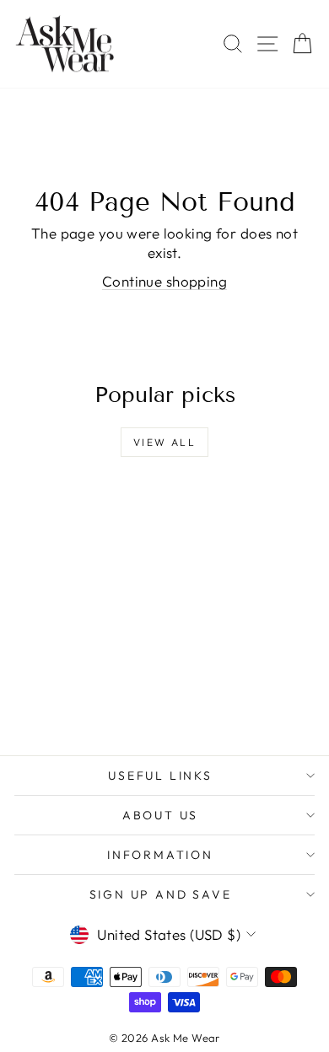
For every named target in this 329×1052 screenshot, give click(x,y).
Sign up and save (160, 894)
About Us (160, 815)
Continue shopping (164, 281)
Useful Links (160, 775)
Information (160, 854)
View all (164, 442)
